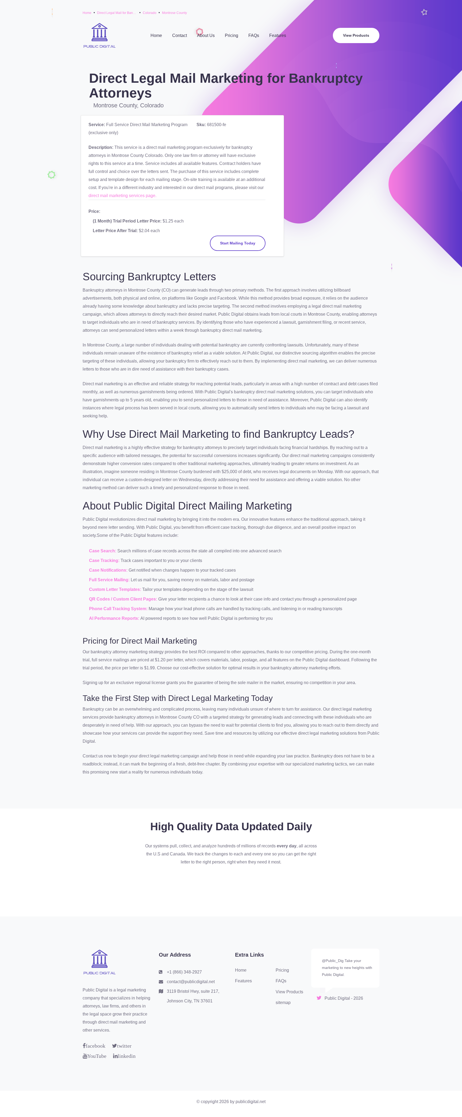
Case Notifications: (109, 570)
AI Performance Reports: (114, 618)
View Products (356, 35)
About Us (206, 35)
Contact (179, 35)
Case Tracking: (105, 560)
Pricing (231, 35)
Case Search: (103, 551)
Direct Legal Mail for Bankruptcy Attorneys (117, 13)
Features (277, 35)
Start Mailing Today (237, 243)
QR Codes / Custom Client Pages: (123, 599)
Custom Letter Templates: (115, 589)
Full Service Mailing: (110, 580)
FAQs (253, 35)
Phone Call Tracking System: (119, 608)
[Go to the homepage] (99, 35)
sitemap (283, 1002)
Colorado (149, 13)
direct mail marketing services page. (122, 195)
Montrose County (174, 13)
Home (87, 13)
